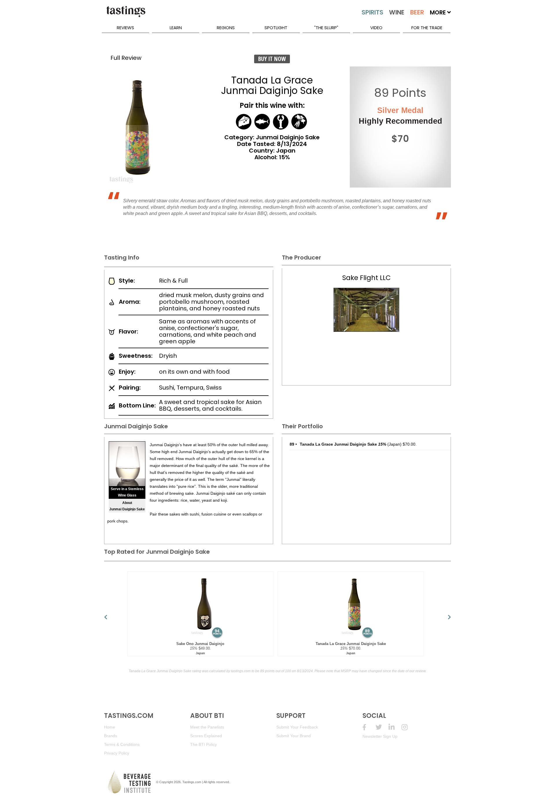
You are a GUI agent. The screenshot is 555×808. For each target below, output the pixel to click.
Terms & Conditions (122, 744)
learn (176, 28)
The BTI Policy (203, 744)
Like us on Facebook (368, 727)
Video (376, 28)
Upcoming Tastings (408, 727)
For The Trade (426, 28)
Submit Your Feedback (297, 727)
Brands (110, 735)
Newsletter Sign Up (379, 736)
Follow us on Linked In (395, 727)
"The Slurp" (326, 28)
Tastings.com (191, 782)
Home (109, 727)
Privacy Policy (116, 753)
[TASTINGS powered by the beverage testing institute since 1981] (125, 14)
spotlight (275, 28)
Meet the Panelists (207, 727)
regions (226, 28)
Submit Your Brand (293, 735)
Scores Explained (206, 735)
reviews (125, 28)
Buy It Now (272, 59)
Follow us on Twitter (381, 727)
